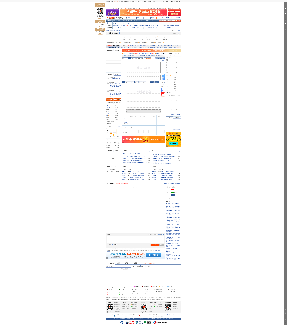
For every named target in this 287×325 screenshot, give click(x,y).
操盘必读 (127, 45)
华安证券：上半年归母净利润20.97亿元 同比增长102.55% (173, 228)
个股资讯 (125, 150)
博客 (172, 8)
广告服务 (129, 318)
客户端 (152, 18)
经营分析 (136, 45)
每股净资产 (108, 107)
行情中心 (110, 20)
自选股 (147, 20)
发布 (155, 244)
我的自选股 (109, 50)
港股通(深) (169, 27)
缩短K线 (157, 82)
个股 (121, 20)
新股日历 (119, 25)
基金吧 (169, 8)
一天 (129, 58)
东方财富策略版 (117, 308)
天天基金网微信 (159, 306)
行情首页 (108, 30)
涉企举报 (285, 313)
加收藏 (111, 1)
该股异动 (177, 117)
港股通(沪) (150, 27)
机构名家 (168, 201)
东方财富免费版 (117, 304)
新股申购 (115, 25)
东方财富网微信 (135, 306)
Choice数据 (160, 18)
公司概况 (132, 45)
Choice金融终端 (117, 311)
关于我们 (116, 318)
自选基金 (151, 20)
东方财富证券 (133, 1)
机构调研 (153, 53)
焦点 (110, 8)
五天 (142, 58)
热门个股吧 (170, 183)
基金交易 (150, 306)
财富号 (176, 8)
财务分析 (157, 45)
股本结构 (153, 45)
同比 (116, 109)
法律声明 (153, 318)
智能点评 (153, 47)
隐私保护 (159, 318)
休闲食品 (118, 30)
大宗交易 (169, 25)
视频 (163, 8)
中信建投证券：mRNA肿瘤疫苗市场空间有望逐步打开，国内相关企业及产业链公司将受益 (173, 234)
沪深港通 (110, 27)
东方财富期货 (168, 302)
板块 (124, 20)
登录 (159, 234)
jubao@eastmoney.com (171, 314)
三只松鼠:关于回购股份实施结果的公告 (162, 163)
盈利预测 (148, 25)
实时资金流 (111, 263)
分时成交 (168, 92)
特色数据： (123, 47)
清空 (161, 244)
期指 (119, 8)
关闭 (104, 4)
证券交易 (173, 1)
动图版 (160, 58)
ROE (107, 115)
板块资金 (136, 25)
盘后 (126, 58)
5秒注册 (162, 234)
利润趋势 (109, 126)
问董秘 (157, 53)
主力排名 (132, 25)
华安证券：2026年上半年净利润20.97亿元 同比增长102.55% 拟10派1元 (173, 215)
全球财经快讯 (130, 18)
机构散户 (136, 47)
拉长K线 (152, 82)
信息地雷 (117, 74)
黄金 (145, 8)
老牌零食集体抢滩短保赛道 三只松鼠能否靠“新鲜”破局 (135, 156)
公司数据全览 (117, 102)
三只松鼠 (125, 118)
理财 (154, 8)
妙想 (145, 1)
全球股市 (110, 23)
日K (123, 82)
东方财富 (109, 302)
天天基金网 (126, 1)
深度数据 (144, 47)
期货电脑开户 (175, 306)
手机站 (146, 18)
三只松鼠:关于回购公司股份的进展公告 (162, 154)
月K (129, 82)
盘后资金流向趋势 (145, 266)
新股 (116, 8)
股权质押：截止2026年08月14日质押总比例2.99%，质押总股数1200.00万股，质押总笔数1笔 (146, 55)
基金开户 (150, 304)
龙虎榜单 (160, 25)
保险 (157, 8)
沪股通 (118, 27)
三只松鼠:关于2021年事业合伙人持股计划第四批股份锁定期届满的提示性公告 (165, 156)
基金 (151, 8)
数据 (128, 8)
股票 (113, 8)
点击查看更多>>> (176, 129)
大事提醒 (110, 74)
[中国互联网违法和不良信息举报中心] (160, 322)
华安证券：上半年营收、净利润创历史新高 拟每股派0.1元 (173, 225)
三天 (136, 58)
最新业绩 (161, 47)
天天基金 (143, 302)
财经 (107, 8)
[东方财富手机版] (116, 47)
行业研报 (144, 25)
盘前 (123, 58)
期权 (122, 8)
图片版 (156, 58)
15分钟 (136, 82)
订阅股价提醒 (148, 58)
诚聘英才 (147, 318)
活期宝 (150, 308)
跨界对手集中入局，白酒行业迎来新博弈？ (133, 160)
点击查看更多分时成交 (175, 114)
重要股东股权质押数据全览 (122, 183)
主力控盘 (132, 47)
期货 (140, 8)
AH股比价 (127, 25)
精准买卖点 (136, 53)
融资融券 (177, 25)
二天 (133, 58)
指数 (114, 20)
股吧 (166, 8)
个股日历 (124, 55)
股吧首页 (166, 183)
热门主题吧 (175, 183)
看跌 (169, 192)
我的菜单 (167, 1)
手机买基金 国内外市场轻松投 (173, 18)
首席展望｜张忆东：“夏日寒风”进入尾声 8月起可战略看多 (173, 259)
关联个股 (174, 45)
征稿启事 (165, 318)
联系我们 (141, 318)
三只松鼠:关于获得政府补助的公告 (161, 160)
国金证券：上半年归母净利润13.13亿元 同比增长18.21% (173, 204)
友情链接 (171, 318)
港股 (137, 8)
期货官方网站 (175, 308)
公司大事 (149, 45)
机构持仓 (166, 47)
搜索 (179, 8)
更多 (178, 45)
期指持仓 (173, 25)
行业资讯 (130, 150)
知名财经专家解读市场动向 (149, 263)
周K (126, 82)
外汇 (142, 8)
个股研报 (140, 25)
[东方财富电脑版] (110, 47)
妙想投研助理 (117, 309)
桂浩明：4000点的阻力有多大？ (172, 243)
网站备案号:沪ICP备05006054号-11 (132, 316)
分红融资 (161, 45)
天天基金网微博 (159, 304)
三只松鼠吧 (125, 53)
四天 (139, 58)
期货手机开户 (175, 304)
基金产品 (150, 309)
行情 (125, 8)
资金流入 (122, 27)
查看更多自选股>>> (116, 71)
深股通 (133, 27)
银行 (148, 8)
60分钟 (144, 82)
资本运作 (166, 45)
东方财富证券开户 (125, 304)
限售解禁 (164, 25)
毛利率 (107, 113)
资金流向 (123, 25)
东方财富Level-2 (117, 306)
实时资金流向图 (136, 266)
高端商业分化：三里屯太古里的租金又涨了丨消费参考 (135, 158)
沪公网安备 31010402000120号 (146, 316)
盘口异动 (170, 117)
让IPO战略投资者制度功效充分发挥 (173, 248)
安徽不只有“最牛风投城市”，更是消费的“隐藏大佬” (135, 162)
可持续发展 (122, 318)
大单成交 (142, 53)
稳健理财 (150, 311)
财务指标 (119, 263)
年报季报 (156, 25)
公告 (153, 151)
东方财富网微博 (135, 304)
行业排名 (134, 263)
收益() (107, 105)
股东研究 (144, 45)
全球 (131, 8)
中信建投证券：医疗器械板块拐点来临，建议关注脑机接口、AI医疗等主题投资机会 (173, 219)
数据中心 (139, 18)
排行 (127, 20)
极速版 (163, 58)
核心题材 (140, 45)
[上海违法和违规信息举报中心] (148, 322)
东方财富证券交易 (125, 308)
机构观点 (127, 263)
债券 (160, 8)
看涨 (169, 189)
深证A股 (113, 30)
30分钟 (140, 82)
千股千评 (152, 25)
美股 (134, 8)
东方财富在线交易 (125, 306)
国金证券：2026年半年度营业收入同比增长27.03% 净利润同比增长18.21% (173, 208)
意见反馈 (285, 317)
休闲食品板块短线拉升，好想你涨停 (131, 153)
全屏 (163, 60)
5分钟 (132, 82)
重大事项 (174, 47)
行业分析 (170, 45)
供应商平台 (135, 318)
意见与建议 (134, 308)
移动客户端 (115, 1)
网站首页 (108, 1)
